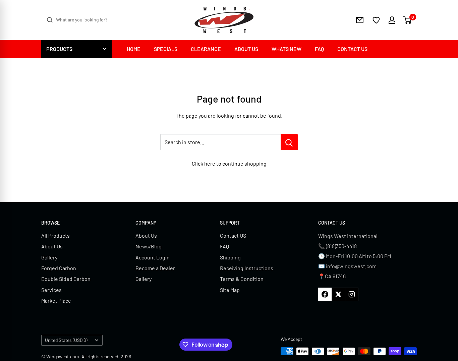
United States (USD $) (66, 340)
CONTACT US (352, 49)
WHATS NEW (286, 49)
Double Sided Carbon (66, 279)
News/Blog (148, 246)
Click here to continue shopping (229, 163)
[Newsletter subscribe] (360, 20)
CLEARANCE (206, 49)
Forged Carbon (58, 268)
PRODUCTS (59, 49)
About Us (52, 246)
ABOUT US (246, 49)
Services (51, 290)
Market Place (56, 300)
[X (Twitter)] (338, 294)
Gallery (49, 257)
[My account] (387, 20)
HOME (133, 49)
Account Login (152, 257)
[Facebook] (325, 294)
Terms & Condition (242, 279)
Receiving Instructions (246, 268)
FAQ (319, 49)
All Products (55, 235)
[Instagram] (351, 294)
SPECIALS (165, 49)
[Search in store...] (289, 142)
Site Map (230, 290)
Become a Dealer (155, 268)
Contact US (233, 235)
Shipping (230, 257)
